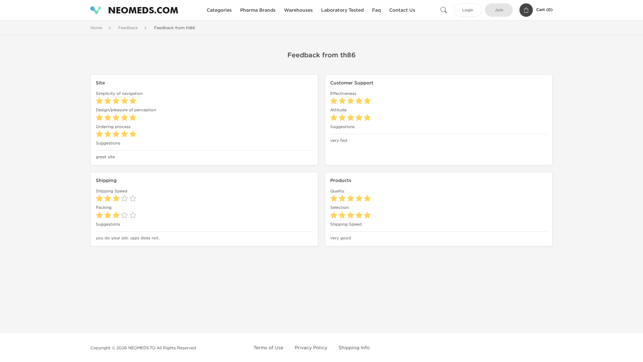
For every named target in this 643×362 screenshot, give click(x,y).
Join (499, 10)
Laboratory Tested (342, 10)
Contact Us (402, 10)
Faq (376, 10)
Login (467, 10)
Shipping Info (354, 348)
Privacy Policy (311, 348)
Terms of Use (268, 348)
